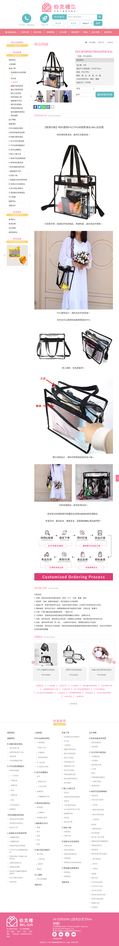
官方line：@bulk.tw (26, 25)
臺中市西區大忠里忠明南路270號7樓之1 (68, 931)
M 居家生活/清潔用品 (17, 184)
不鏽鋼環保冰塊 (43, 796)
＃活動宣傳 (66, 689)
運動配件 (13, 809)
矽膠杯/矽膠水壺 (15, 863)
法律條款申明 (57, 939)
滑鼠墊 (66, 818)
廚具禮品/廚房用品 (16, 823)
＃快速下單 (63, 686)
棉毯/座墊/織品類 (70, 854)
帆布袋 (93, 824)
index (20, 921)
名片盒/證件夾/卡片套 (72, 809)
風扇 (93, 773)
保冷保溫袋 (95, 833)
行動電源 (94, 760)
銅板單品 (12, 201)
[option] (52, 69)
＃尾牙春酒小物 (106, 686)
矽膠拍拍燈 (95, 786)
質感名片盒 (42, 781)
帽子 (38, 832)
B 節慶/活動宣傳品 (16, 137)
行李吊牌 (41, 859)
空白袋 (13, 78)
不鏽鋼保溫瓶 (14, 837)
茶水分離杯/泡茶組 (16, 878)
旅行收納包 (97, 859)
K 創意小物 (13, 175)
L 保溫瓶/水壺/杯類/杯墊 (18, 180)
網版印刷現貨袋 (17, 86)
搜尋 (98, 23)
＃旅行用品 (68, 696)
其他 (12, 800)
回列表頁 (73, 704)
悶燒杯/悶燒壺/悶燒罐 (17, 846)
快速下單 (44, 25)
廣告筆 (66, 801)
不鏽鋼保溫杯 (14, 841)
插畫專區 (12, 124)
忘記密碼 (12, 228)
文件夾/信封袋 (96, 890)
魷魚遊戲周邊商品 (18, 112)
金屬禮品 (40, 791)
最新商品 (12, 60)
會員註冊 (12, 224)
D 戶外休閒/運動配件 (17, 145)
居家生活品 (68, 846)
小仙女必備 (42, 786)
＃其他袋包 (89, 693)
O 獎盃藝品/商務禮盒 (17, 193)
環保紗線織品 (43, 757)
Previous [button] (32, 662)
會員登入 (12, 219)
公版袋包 (67, 745)
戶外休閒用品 (14, 805)
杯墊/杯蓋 (13, 882)
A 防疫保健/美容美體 (17, 132)
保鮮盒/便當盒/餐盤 (16, 819)
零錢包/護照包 (96, 845)
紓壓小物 (67, 836)
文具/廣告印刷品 (70, 805)
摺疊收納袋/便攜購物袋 (99, 841)
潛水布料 (94, 878)
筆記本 (66, 793)
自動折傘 (14, 785)
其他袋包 (94, 907)
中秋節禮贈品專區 (16, 760)
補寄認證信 (13, 232)
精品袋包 (94, 795)
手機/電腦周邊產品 (98, 777)
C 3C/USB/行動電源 (16, 141)
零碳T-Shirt (42, 747)
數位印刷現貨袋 (17, 90)
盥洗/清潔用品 (69, 850)
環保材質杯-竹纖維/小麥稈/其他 (18, 857)
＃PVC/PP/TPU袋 (74, 693)
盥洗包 (95, 864)
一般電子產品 (96, 781)
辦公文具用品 (16, 93)
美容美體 (94, 747)
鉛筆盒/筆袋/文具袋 (98, 895)
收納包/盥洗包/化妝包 (99, 854)
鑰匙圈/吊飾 (68, 813)
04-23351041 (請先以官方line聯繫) (72, 921)
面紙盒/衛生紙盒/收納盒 (72, 862)
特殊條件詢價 (105, 94)
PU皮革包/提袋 (96, 882)
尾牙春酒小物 (14, 748)
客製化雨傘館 (14, 770)
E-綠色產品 (41, 742)
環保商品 (40, 807)
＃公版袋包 (74, 686)
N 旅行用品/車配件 (16, 188)
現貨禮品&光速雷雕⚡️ (18, 73)
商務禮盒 (67, 876)
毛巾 (38, 840)
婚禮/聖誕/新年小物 (16, 752)
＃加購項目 (79, 696)
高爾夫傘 (14, 795)
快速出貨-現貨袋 (97, 800)
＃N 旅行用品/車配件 (103, 693)
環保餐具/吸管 (42, 817)
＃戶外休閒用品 (99, 689)
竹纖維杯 (41, 752)
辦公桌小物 (68, 822)
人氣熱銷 (12, 64)
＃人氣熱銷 (51, 686)
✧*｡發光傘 (14, 775)
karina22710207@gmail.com (64, 929)
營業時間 (58, 926)
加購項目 (12, 205)
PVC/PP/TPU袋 (97, 886)
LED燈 (93, 769)
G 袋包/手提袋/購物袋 (17, 158)
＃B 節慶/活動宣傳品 (89, 686)
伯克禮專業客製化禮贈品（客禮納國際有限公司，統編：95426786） (59, 7)
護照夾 (40, 864)
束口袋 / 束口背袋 (97, 837)
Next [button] (113, 662)
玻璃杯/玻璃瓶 (15, 867)
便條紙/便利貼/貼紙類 (72, 797)
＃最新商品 (39, 686)
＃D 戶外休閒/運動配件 (81, 689)
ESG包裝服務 (42, 879)
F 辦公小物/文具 (15, 154)
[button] (48, 107)
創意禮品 (67, 832)
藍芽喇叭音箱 (96, 765)
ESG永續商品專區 (16, 128)
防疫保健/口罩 (16, 97)
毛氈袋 (93, 874)
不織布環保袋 (96, 829)
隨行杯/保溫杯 (16, 104)
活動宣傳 (13, 756)
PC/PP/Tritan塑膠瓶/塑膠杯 (19, 851)
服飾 (38, 827)
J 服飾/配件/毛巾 (15, 171)
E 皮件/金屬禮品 (15, 150)
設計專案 (12, 120)
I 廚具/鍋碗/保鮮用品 (17, 167)
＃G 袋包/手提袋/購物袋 (44, 693)
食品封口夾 (14, 827)
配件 (38, 844)
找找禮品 (59, 17)
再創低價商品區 (17, 108)
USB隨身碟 (95, 756)
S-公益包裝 (41, 762)
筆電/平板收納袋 (97, 899)
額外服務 (14, 116)
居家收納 (67, 858)
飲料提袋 (94, 849)
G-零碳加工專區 (42, 767)
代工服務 (12, 197)
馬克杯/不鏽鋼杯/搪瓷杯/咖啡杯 (18, 872)
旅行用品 (40, 854)
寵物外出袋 (95, 903)
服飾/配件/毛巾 (16, 101)
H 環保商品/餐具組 (16, 163)
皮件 (38, 776)
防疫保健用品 (96, 742)
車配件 (39, 869)
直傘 (12, 790)
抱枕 (38, 836)
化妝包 (95, 869)
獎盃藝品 (67, 872)
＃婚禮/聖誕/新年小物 (50, 689)
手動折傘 (14, 780)
